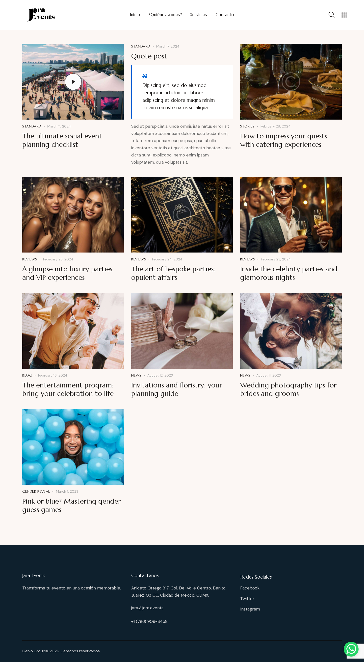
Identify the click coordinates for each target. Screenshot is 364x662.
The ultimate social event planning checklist (62, 140)
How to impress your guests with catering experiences (283, 140)
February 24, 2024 (167, 259)
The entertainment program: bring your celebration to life (68, 389)
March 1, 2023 (67, 491)
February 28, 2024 (275, 126)
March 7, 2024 (168, 46)
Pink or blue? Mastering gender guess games (71, 505)
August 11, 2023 (268, 375)
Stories (247, 126)
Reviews (29, 259)
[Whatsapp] (351, 649)
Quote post (149, 56)
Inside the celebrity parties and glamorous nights (288, 273)
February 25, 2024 (58, 259)
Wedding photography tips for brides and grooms (288, 389)
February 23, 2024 (276, 259)
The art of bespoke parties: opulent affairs (173, 273)
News (136, 375)
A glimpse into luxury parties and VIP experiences (67, 273)
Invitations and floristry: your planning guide (176, 389)
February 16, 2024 (52, 375)
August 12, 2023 (160, 375)
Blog (27, 375)
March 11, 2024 (59, 126)
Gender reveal (36, 491)
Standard (31, 126)
